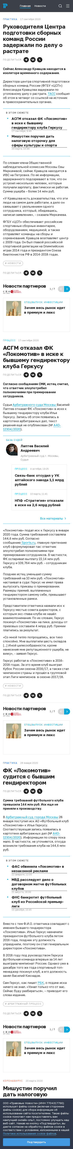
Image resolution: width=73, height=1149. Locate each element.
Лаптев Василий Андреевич (35, 448)
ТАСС (51, 94)
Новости (14, 263)
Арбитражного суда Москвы (35, 405)
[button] (26, 59)
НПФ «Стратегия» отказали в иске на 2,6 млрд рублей (39, 502)
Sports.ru (28, 542)
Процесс (21, 469)
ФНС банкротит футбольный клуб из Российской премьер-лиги (38, 901)
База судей (14, 440)
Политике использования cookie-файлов (29, 1133)
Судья (24, 459)
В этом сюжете (17, 113)
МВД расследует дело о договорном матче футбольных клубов (39, 884)
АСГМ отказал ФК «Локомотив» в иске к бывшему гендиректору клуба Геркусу (39, 123)
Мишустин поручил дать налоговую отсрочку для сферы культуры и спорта (34, 140)
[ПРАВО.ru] (5, 6)
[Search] (60, 6)
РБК (41, 983)
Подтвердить (36, 1142)
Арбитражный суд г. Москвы (39, 455)
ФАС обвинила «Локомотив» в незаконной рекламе (38, 868)
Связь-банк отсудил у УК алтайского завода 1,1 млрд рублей (39, 479)
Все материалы (51, 518)
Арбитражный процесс (24, 1003)
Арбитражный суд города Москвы (32, 817)
